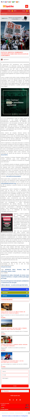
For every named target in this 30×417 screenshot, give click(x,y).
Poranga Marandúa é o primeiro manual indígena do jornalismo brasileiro (14, 345)
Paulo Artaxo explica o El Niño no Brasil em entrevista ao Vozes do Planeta (13, 312)
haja (24, 269)
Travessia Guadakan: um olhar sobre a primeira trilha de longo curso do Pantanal (14, 329)
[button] (26, 6)
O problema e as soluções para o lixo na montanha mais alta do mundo (12, 361)
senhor (10, 271)
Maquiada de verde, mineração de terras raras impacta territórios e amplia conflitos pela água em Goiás (15, 276)
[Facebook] (10, 400)
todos (14, 271)
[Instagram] (13, 400)
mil (28, 269)
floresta (19, 269)
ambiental (8, 269)
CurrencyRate (4, 409)
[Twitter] (17, 400)
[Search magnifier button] (28, 14)
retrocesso (4, 271)
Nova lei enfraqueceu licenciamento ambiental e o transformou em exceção (15, 281)
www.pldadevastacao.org (8, 183)
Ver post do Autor (6, 267)
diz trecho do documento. (13, 176)
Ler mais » (3, 317)
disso (13, 269)
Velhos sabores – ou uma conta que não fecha (14, 285)
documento (4, 155)
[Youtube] (20, 400)
